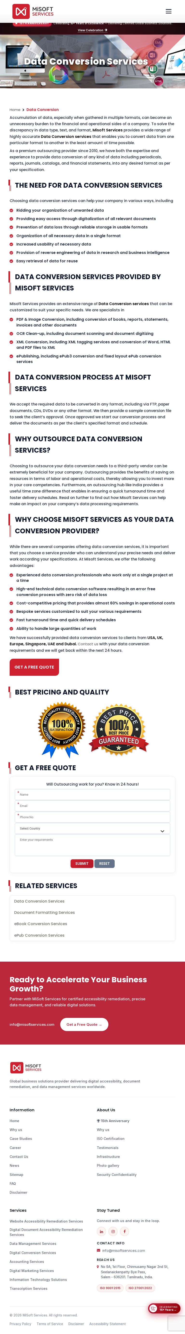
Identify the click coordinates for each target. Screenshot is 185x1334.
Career (15, 1148)
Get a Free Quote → (84, 1024)
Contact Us (19, 1157)
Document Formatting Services (44, 912)
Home (15, 109)
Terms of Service (50, 1324)
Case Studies (21, 1139)
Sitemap (16, 1175)
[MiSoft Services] (33, 11)
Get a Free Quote (34, 667)
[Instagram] (113, 1231)
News (14, 1165)
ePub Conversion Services (39, 935)
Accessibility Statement (107, 1324)
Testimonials (108, 1148)
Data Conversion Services (39, 901)
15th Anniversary (114, 1121)
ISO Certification (111, 1139)
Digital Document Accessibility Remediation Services (46, 1232)
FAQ (13, 1183)
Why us (16, 1130)
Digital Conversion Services (33, 1253)
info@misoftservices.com (32, 1024)
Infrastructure (108, 1157)
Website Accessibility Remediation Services (46, 1221)
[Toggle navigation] (168, 11)
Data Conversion (42, 109)
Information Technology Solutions (38, 1280)
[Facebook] (124, 1231)
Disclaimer (18, 1192)
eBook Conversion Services (40, 924)
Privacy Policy (20, 1324)
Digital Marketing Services (32, 1271)
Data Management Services (33, 1244)
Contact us (88, 643)
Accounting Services (27, 1262)
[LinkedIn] (101, 1231)
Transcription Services (28, 1288)
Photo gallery (108, 1165)
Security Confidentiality (117, 1175)
